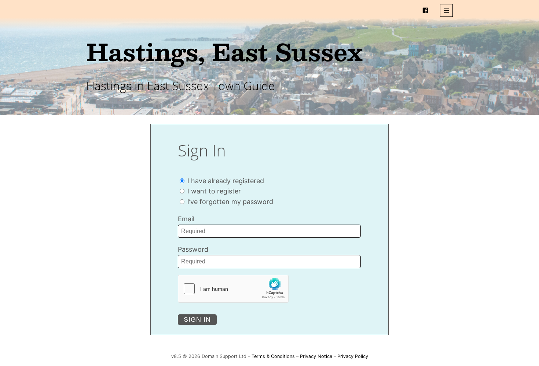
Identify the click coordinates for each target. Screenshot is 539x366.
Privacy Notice (316, 356)
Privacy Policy (352, 356)
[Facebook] (425, 10)
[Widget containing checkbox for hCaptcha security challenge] (233, 289)
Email (186, 219)
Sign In (197, 319)
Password (193, 249)
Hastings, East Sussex (224, 51)
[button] (446, 10)
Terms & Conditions (273, 356)
